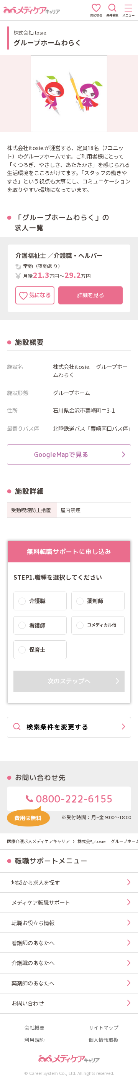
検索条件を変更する (57, 726)
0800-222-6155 (73, 798)
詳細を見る (90, 295)
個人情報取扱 (103, 1040)
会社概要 (34, 1027)
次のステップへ (69, 681)
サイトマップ (103, 1027)
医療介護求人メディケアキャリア (38, 841)
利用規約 (34, 1040)
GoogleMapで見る (61, 454)
